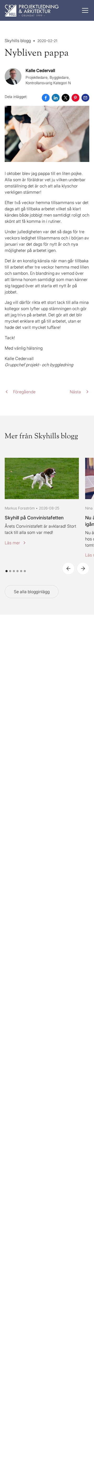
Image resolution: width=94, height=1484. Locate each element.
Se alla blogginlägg (32, 591)
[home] (32, 10)
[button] (84, 10)
